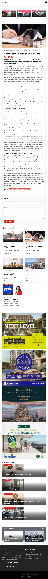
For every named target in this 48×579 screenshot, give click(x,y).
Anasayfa (7, 20)
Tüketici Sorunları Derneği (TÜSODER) (12, 191)
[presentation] (42, 528)
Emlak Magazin (8, 465)
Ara (46, 6)
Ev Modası (7, 479)
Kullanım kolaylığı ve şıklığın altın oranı (14, 489)
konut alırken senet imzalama (24, 189)
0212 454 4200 (29, 556)
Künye (22, 576)
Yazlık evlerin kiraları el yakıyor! (34, 273)
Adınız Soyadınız (8, 200)
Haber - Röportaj (8, 493)
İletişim (25, 576)
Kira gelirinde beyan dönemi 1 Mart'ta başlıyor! (12, 273)
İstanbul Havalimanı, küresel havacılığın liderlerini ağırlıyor (24, 14)
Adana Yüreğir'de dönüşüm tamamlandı (8, 14)
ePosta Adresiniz (28, 200)
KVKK (29, 576)
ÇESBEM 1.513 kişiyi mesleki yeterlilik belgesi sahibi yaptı (38, 14)
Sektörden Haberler (14, 20)
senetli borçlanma (13, 189)
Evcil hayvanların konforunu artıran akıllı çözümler (17, 474)
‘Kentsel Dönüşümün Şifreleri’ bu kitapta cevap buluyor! (12, 300)
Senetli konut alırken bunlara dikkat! (34, 247)
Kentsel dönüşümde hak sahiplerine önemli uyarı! (11, 247)
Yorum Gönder (9, 221)
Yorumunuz (6, 207)
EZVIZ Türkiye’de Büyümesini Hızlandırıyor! (34, 539)
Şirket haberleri (30, 532)
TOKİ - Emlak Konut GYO (10, 508)
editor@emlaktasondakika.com (32, 558)
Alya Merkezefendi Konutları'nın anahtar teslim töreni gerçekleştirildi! (12, 538)
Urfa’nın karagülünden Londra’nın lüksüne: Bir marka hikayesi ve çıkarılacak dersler (21, 502)
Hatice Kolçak (24, 191)
